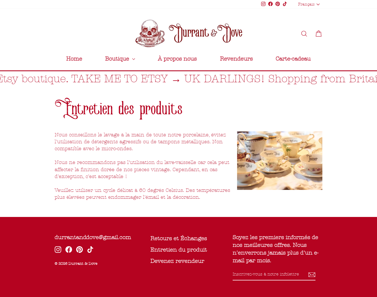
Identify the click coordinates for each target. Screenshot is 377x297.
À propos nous (177, 58)
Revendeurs (236, 58)
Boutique (118, 58)
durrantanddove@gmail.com (93, 237)
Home (74, 58)
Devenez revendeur (177, 261)
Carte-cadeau (293, 58)
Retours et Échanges (178, 238)
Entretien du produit (178, 249)
